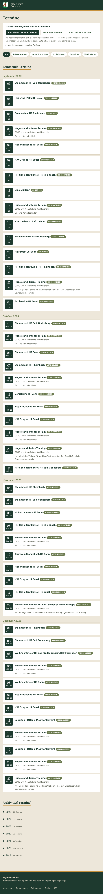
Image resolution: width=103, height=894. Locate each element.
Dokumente (36, 888)
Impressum (8, 888)
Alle (6, 54)
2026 (14, 811)
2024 (14, 819)
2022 (14, 833)
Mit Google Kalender (52, 32)
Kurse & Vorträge (40, 54)
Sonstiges (74, 54)
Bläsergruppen (20, 54)
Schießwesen (59, 54)
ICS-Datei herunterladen (80, 32)
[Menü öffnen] (97, 5)
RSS (55, 888)
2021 (14, 840)
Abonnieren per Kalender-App (22, 32)
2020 (14, 848)
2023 (14, 826)
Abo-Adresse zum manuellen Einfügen (24, 45)
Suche (47, 888)
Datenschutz (22, 888)
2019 (14, 855)
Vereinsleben (90, 54)
